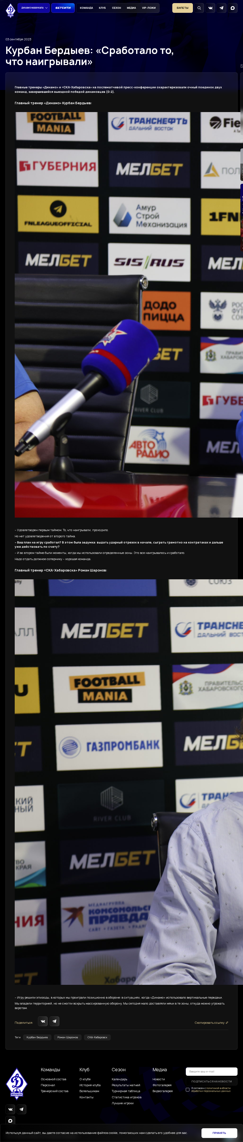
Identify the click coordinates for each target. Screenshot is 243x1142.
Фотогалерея (162, 1085)
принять (219, 1133)
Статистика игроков (126, 1097)
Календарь (119, 1079)
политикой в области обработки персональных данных (211, 1089)
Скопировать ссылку (209, 1022)
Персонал (48, 1085)
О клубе (85, 1079)
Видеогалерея (163, 1091)
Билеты (182, 7)
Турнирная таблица (126, 1091)
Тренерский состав (54, 1091)
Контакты (86, 1097)
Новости (159, 1079)
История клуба (90, 1085)
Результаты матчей (126, 1085)
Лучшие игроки (123, 1103)
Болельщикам (89, 1091)
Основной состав (53, 1079)
